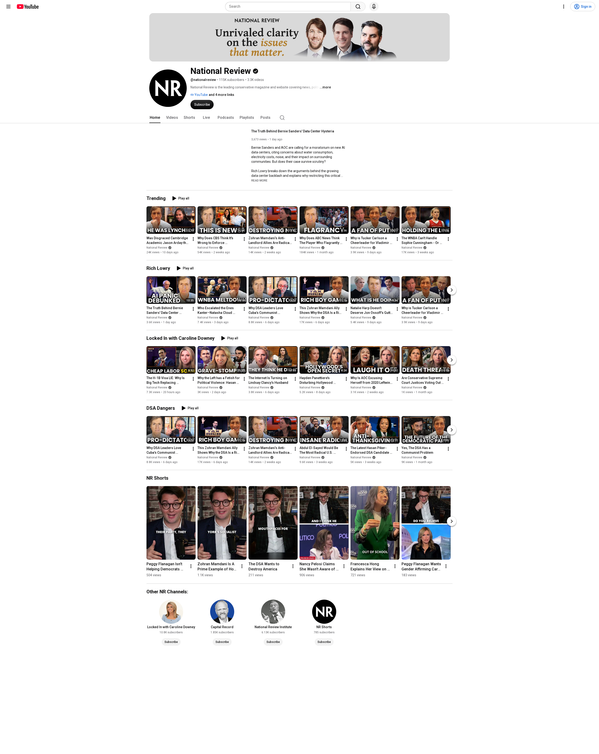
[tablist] (299, 117)
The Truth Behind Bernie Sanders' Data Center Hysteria (292, 131)
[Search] (358, 6)
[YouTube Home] (27, 6)
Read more (259, 180)
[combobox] (289, 6)
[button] (259, 180)
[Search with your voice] (374, 6)
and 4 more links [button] (221, 95)
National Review (156, 247)
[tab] (155, 117)
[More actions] (193, 239)
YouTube (201, 95)
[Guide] (8, 6)
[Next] (451, 290)
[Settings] (563, 6)
